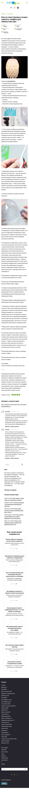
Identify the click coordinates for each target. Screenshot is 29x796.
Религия (3, 730)
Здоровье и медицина (7, 693)
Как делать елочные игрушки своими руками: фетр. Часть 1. (13, 510)
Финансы (3, 743)
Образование (4, 716)
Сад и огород (4, 734)
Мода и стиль (4, 712)
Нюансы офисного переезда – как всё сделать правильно (14, 540)
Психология (4, 722)
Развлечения (4, 726)
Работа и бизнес (5, 724)
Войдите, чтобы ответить (12, 426)
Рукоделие (4, 732)
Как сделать (4, 703)
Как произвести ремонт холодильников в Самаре (14, 662)
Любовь (3, 708)
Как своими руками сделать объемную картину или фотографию (14, 628)
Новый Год (4, 714)
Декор (3, 687)
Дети (2, 689)
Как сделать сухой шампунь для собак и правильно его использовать (13, 516)
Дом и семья (4, 691)
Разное (3, 728)
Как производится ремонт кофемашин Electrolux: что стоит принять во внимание (14, 609)
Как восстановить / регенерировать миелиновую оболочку (14, 504)
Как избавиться (5, 701)
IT (1, 685)
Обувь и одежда (5, 718)
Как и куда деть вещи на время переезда (14, 646)
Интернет (3, 695)
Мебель (3, 710)
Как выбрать (4, 699)
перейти (24, 384)
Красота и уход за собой (7, 706)
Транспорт (3, 741)
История (3, 697)
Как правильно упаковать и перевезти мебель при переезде (14, 592)
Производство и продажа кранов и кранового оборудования (14, 556)
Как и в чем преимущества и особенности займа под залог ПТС (12, 522)
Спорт (2, 736)
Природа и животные (6, 720)
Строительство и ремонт (7, 738)
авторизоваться (5, 406)
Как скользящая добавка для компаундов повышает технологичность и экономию (14, 574)
